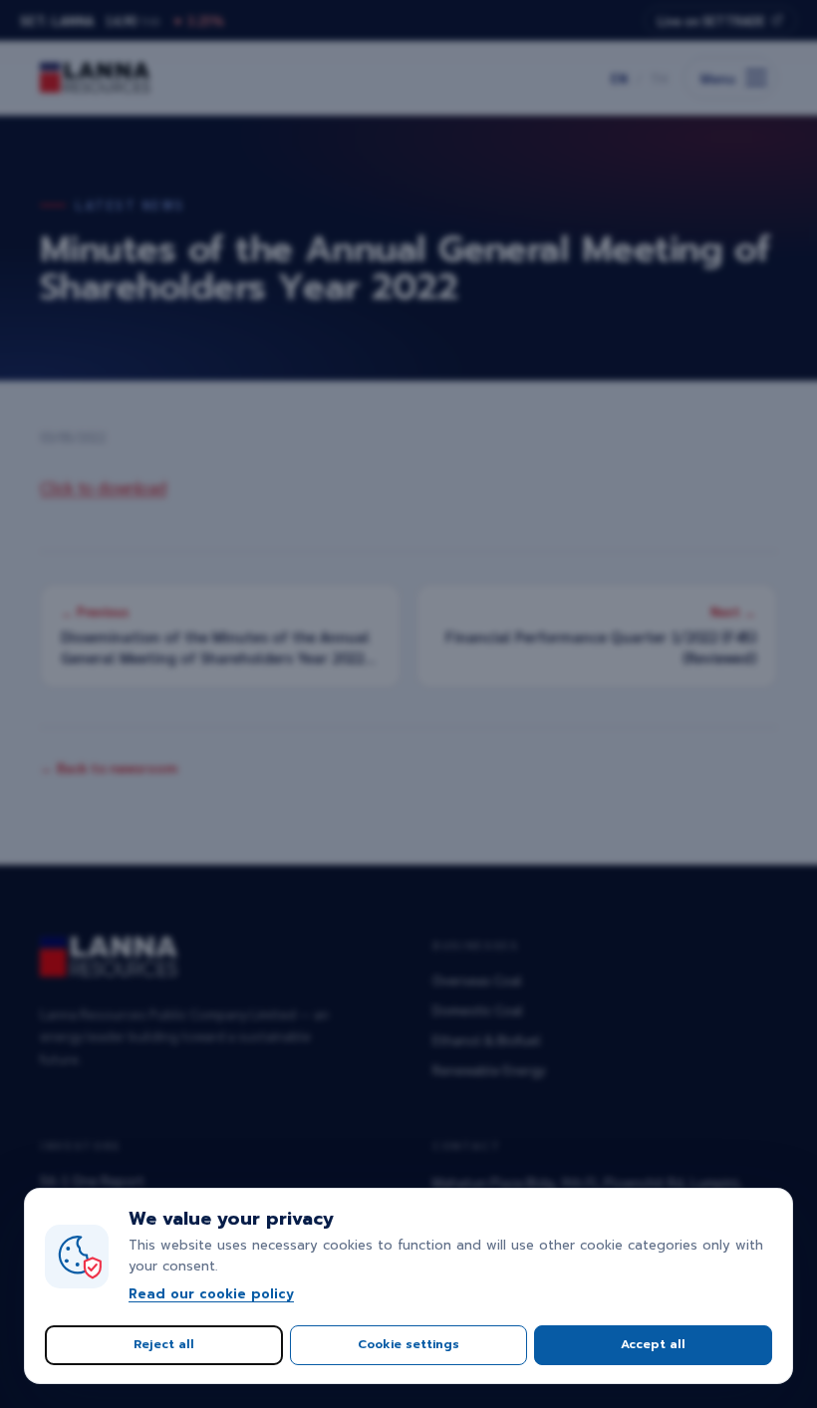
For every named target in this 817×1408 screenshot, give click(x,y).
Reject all (164, 1344)
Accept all (653, 1344)
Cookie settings (408, 1344)
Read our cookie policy (211, 1293)
